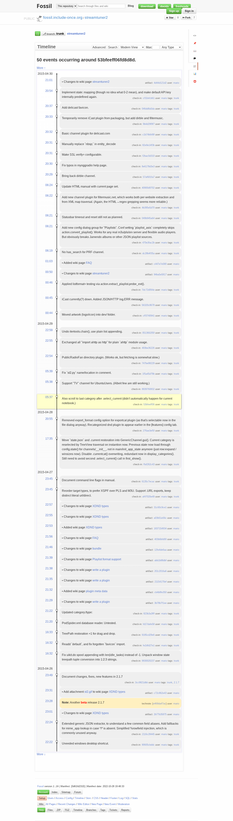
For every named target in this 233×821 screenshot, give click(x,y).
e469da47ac (159, 703)
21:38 (49, 568)
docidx (164, 6)
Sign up (174, 10)
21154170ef (161, 581)
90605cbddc (148, 744)
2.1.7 (176, 682)
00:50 (49, 271)
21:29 (49, 600)
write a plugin (101, 569)
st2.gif (88, 691)
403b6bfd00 (160, 539)
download (147, 6)
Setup (42, 798)
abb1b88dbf (160, 560)
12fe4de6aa (160, 549)
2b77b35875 (160, 714)
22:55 (49, 340)
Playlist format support (106, 559)
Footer (113, 798)
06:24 (49, 185)
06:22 (49, 195)
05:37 (49, 397)
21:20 (49, 621)
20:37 (49, 105)
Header (104, 798)
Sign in (189, 10)
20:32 (49, 131)
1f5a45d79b (148, 373)
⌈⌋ (38, 33)
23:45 (49, 478)
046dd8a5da (148, 108)
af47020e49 (148, 496)
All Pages (51, 804)
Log (121, 798)
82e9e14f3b (148, 145)
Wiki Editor (83, 804)
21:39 (49, 557)
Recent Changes (67, 804)
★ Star (170, 17)
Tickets (113, 810)
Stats (135, 798)
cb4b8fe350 (160, 592)
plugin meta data (96, 591)
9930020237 (148, 660)
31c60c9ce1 (160, 507)
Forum (77, 792)
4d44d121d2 (160, 82)
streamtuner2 (100, 81)
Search (112, 47)
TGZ (67, 810)
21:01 (49, 80)
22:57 (49, 504)
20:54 (49, 90)
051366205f (148, 332)
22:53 (49, 525)
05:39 (49, 371)
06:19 (49, 250)
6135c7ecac (148, 481)
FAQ (89, 262)
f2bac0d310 (148, 156)
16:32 (49, 642)
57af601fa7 (149, 177)
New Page (96, 804)
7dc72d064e (148, 289)
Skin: (88, 798)
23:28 (49, 701)
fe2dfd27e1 (149, 645)
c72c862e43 (160, 693)
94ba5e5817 (160, 274)
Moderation (124, 804)
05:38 (49, 381)
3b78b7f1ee (160, 603)
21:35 (49, 578)
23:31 (49, 690)
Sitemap (66, 792)
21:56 (49, 536)
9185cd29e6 (148, 635)
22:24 (49, 722)
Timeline (79, 798)
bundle (96, 548)
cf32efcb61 (149, 98)
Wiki (41, 804)
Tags (102, 810)
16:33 (49, 632)
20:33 (49, 116)
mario (176, 82)
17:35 (49, 438)
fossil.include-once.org (62, 17)
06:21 (49, 215)
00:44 (49, 312)
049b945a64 (148, 218)
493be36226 (148, 348)
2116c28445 (148, 734)
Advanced (99, 47)
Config (69, 798)
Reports (125, 810)
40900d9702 (148, 187)
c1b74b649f (148, 134)
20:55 (49, 418)
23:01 (49, 711)
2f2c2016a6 (160, 571)
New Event (110, 804)
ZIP (59, 810)
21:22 (49, 610)
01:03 (49, 261)
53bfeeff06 (149, 404)
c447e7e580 (160, 264)
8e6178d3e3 (148, 166)
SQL (127, 798)
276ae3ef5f (149, 430)
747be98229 (148, 363)
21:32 (49, 589)
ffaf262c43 (149, 464)
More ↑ (41, 67)
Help (41, 810)
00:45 (49, 297)
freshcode (182, 6)
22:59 (49, 330)
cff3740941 (149, 315)
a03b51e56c (160, 518)
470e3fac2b (148, 242)
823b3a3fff (149, 613)
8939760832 (148, 389)
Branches (91, 810)
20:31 (49, 142)
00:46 (49, 282)
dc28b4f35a (148, 253)
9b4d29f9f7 (149, 124)
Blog (131, 6)
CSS (96, 798)
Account (43, 792)
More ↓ (41, 754)
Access (60, 798)
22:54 (49, 355)
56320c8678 (148, 305)
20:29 (49, 174)
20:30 (49, 163)
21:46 (49, 547)
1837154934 (160, 528)
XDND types (100, 506)
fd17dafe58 (149, 624)
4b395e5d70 (148, 207)
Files (50, 810)
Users (51, 798)
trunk (176, 98)
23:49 (49, 675)
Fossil (40, 786)
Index (55, 792)
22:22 (49, 742)
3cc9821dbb (141, 682)
